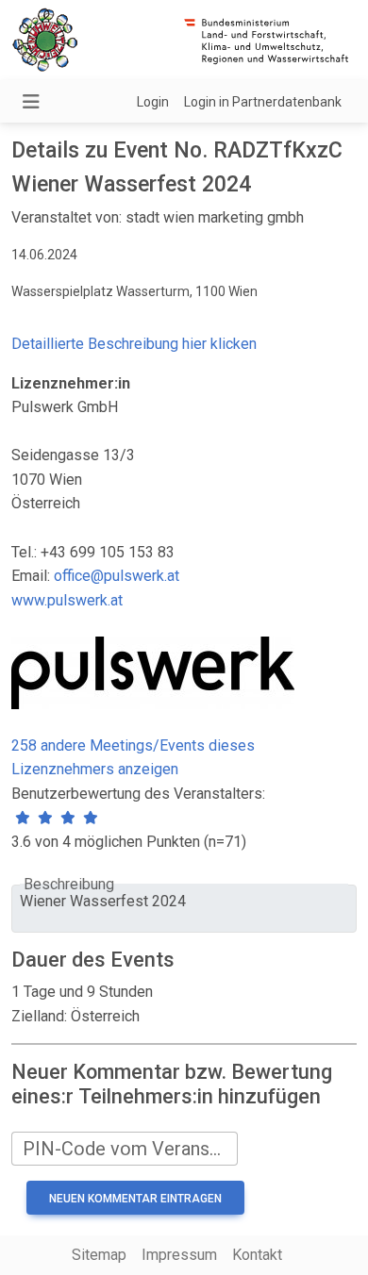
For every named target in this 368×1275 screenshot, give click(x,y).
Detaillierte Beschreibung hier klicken (134, 344)
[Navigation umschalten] (31, 102)
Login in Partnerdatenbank (263, 101)
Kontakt (257, 1255)
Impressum (179, 1255)
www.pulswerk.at (67, 600)
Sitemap (99, 1255)
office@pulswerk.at (116, 576)
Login (153, 101)
